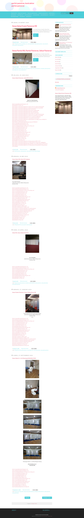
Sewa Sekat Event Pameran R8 (24, 26)
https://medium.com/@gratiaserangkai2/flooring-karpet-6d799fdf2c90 (24, 122)
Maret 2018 (57, 70)
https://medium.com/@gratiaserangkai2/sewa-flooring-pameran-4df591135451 (26, 141)
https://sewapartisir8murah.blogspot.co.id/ (19, 127)
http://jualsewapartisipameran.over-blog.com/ (20, 212)
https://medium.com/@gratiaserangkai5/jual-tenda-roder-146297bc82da (25, 111)
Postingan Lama (46, 497)
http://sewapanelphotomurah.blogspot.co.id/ (20, 104)
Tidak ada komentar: (24, 42)
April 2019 (57, 63)
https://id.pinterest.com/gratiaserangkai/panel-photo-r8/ (22, 210)
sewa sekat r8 (52, 14)
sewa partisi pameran (44, 14)
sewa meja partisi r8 (28, 14)
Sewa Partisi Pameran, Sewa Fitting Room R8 (24, 292)
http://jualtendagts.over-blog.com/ (18, 218)
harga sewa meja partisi (22, 13)
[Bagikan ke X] (33, 42)
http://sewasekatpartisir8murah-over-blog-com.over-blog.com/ (23, 125)
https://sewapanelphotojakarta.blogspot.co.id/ (20, 136)
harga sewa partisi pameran (32, 13)
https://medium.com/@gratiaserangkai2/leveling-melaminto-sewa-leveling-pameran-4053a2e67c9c (30, 143)
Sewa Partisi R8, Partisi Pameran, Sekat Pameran (32, 50)
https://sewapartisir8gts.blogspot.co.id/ (19, 129)
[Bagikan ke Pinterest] (35, 42)
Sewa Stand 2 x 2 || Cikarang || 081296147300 (24, 358)
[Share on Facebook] (14, 38)
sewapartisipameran (60, 88)
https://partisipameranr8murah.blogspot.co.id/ (20, 124)
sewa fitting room (20, 14)
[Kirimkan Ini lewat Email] (31, 42)
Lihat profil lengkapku (59, 89)
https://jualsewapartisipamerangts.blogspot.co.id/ (21, 134)
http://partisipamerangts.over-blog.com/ (19, 138)
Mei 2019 (57, 61)
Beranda (27, 497)
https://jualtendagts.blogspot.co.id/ (18, 217)
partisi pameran (52, 13)
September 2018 (58, 67)
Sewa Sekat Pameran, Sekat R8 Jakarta (22, 78)
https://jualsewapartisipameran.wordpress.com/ (20, 207)
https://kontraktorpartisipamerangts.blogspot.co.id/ (21, 132)
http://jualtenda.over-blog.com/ (17, 105)
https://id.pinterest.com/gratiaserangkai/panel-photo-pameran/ (23, 209)
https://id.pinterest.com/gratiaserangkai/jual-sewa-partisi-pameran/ (24, 208)
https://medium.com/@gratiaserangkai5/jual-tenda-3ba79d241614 (24, 109)
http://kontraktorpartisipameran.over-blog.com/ (20, 214)
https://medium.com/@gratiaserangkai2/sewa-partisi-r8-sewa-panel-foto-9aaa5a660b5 (27, 107)
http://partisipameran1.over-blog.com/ (19, 216)
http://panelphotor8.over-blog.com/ (18, 139)
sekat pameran (13, 14)
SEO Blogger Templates (47, 516)
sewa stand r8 (22, 16)
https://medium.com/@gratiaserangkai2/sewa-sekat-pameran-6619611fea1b (25, 118)
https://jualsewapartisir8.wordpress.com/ (19, 205)
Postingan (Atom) (34, 503)
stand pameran (28, 16)
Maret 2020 (57, 57)
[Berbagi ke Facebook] (34, 42)
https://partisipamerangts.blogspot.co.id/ (19, 130)
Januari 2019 (57, 65)
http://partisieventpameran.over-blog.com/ (19, 213)
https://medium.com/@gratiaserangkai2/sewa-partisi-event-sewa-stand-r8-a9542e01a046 (28, 106)
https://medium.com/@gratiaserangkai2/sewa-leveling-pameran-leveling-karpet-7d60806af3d (29, 142)
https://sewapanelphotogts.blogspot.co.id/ (19, 133)
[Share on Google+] (15, 38)
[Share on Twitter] (17, 38)
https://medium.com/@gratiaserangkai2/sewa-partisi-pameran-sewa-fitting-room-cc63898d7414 (29, 119)
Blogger (46, 514)
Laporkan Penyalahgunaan (63, 79)
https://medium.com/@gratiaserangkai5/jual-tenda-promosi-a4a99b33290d (25, 110)
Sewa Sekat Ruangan (14, 16)
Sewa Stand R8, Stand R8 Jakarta (21, 159)
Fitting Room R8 (14, 13)
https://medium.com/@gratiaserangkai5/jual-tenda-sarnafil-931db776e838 (25, 113)
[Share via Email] (18, 38)
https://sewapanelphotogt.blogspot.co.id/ (19, 128)
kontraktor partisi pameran (43, 13)
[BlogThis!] (32, 42)
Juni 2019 (57, 59)
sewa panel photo (36, 14)
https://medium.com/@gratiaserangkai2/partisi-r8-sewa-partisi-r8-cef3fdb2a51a (26, 116)
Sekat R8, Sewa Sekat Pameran (20, 232)
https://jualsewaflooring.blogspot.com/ (19, 120)
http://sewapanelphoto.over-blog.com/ (19, 137)
